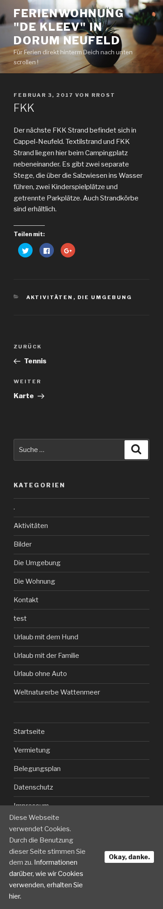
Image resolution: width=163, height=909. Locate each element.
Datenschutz (33, 787)
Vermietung (32, 750)
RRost (103, 95)
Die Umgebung (105, 297)
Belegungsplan (37, 769)
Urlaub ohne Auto (40, 674)
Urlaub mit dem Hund (46, 637)
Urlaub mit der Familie (46, 656)
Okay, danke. (129, 857)
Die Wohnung (34, 581)
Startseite (29, 732)
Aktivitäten (49, 297)
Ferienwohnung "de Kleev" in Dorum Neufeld (69, 27)
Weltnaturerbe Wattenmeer (57, 692)
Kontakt (26, 600)
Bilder (23, 544)
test (20, 618)
